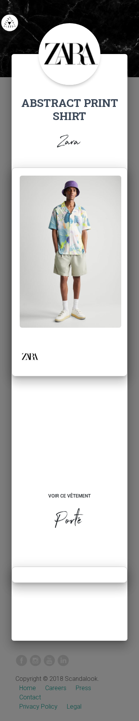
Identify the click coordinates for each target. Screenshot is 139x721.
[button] (29, 356)
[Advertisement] (69, 442)
